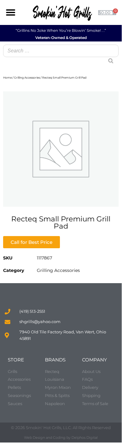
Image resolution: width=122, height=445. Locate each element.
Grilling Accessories (27, 77)
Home (7, 77)
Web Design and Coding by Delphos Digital (61, 437)
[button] (10, 12)
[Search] (108, 55)
